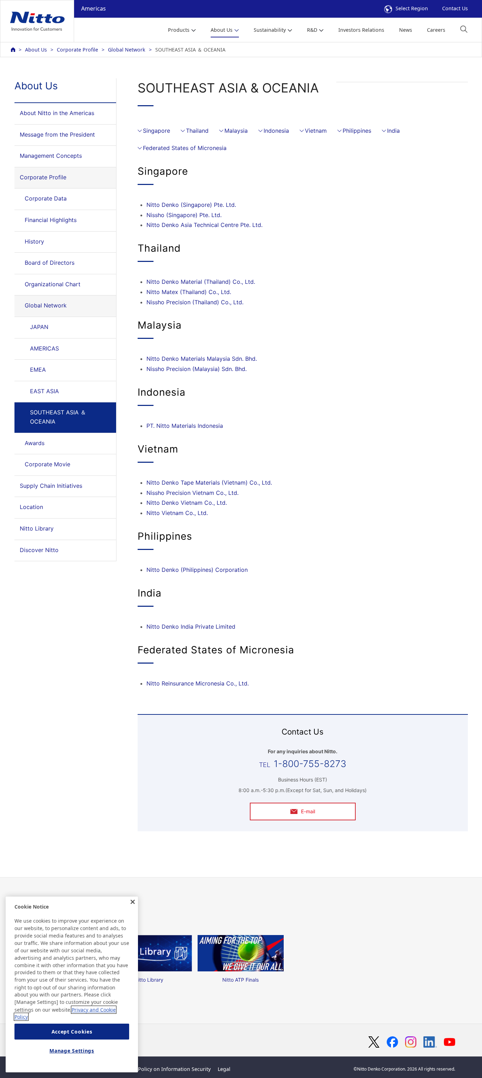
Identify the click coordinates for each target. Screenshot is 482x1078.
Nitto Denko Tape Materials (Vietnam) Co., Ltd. (209, 482)
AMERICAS (44, 348)
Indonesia (276, 130)
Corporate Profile (77, 49)
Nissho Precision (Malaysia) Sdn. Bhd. (196, 368)
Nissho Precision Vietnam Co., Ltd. (192, 492)
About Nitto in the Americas (57, 112)
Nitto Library (37, 528)
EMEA (38, 369)
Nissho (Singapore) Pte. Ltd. (184, 214)
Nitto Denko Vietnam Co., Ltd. (186, 502)
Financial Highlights (51, 219)
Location (31, 506)
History (34, 241)
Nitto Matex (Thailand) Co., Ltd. (188, 291)
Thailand (197, 130)
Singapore (156, 130)
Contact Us (455, 8)
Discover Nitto (39, 549)
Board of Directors (49, 262)
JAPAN (39, 326)
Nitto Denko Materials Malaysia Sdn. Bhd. (201, 358)
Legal (224, 1069)
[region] (72, 984)
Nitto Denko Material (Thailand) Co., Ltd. (200, 281)
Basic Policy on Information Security (167, 1069)
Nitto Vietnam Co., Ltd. (177, 512)
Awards (34, 443)
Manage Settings (71, 1050)
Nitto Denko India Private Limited (190, 626)
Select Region (412, 8)
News (405, 29)
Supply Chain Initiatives (51, 485)
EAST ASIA (44, 391)
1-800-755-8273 (310, 763)
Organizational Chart (52, 284)
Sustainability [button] (270, 29)
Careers (436, 29)
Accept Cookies (72, 1031)
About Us (36, 49)
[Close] (132, 902)
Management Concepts (51, 155)
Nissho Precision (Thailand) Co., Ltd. (194, 302)
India (393, 130)
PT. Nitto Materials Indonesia (184, 425)
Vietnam (316, 130)
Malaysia (236, 130)
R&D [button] (312, 29)
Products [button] (178, 29)
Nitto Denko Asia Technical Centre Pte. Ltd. (204, 224)
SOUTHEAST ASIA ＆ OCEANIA (58, 417)
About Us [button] (222, 29)
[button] (464, 29)
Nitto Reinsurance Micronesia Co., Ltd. (197, 683)
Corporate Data (46, 198)
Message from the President (57, 134)
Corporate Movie (47, 464)
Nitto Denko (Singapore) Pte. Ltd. (191, 204)
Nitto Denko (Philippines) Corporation (197, 569)
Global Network (126, 49)
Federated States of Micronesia (185, 147)
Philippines (357, 130)
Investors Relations (361, 29)
